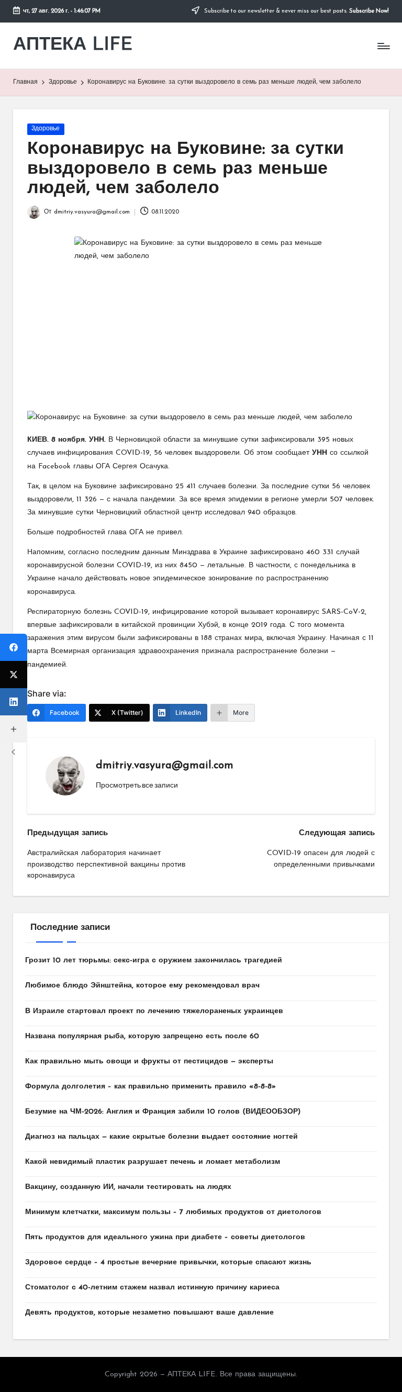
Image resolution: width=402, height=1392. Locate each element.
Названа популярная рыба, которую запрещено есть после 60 (142, 1036)
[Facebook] (13, 647)
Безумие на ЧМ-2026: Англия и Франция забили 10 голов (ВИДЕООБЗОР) (162, 1112)
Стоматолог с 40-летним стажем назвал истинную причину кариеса (152, 1288)
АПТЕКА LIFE (72, 45)
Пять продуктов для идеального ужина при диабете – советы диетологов (165, 1237)
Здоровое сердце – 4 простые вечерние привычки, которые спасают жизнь (168, 1262)
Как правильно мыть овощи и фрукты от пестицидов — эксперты (149, 1061)
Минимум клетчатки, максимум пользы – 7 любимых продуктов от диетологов (173, 1212)
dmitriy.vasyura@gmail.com (164, 765)
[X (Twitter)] (13, 674)
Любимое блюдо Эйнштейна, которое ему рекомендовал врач (142, 986)
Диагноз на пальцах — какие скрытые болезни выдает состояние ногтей (161, 1137)
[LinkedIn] (13, 701)
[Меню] (382, 46)
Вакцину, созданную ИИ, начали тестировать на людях (128, 1187)
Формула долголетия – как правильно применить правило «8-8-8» (150, 1087)
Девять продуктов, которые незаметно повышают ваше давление (149, 1313)
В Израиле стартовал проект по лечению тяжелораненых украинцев (154, 1011)
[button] (137, 785)
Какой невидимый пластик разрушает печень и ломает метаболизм (152, 1162)
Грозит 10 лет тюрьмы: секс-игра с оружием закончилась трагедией (153, 960)
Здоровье (45, 129)
